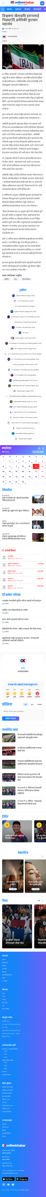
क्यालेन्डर (6, 448)
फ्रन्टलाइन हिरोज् (6, 1075)
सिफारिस (4, 521)
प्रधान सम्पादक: (6, 1157)
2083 (5, 1068)
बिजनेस (27, 9)
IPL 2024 (5, 1027)
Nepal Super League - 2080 (10, 1033)
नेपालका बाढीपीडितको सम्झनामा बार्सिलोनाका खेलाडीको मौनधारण (30, 763)
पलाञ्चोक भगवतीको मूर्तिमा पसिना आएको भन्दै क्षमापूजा (21, 600)
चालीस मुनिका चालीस (7, 1060)
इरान (15, 279)
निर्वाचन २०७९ (6, 1108)
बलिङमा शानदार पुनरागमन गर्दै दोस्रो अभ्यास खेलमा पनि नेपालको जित (30, 777)
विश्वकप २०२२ (6, 1036)
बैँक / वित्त (4, 1002)
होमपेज (9, 9)
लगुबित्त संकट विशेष (7, 1090)
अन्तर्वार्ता (4, 969)
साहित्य (4, 966)
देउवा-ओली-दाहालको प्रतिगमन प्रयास (15, 619)
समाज (3, 959)
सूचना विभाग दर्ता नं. (7, 1163)
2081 (5, 1054)
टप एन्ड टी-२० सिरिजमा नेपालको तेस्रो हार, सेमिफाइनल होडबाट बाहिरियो (30, 790)
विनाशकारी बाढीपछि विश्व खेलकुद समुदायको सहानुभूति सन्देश (30, 736)
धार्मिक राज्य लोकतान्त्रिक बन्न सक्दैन (15, 610)
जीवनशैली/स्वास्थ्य (7, 975)
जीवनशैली (37, 9)
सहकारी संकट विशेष (7, 1087)
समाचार (18, 9)
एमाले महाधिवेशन (6, 1112)
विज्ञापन (4, 1130)
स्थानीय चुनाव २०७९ (7, 1105)
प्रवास (3, 978)
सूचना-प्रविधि (5, 1009)
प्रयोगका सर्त (5, 1127)
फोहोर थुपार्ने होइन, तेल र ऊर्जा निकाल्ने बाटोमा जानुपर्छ (16, 525)
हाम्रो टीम (4, 1124)
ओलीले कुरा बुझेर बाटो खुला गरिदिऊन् (15, 510)
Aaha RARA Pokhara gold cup (11, 1030)
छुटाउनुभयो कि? (6, 495)
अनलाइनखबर (12, 37)
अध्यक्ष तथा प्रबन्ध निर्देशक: (8, 1150)
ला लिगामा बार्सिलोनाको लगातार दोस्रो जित (30, 749)
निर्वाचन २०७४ (6, 1099)
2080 (5, 1051)
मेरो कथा (4, 1071)
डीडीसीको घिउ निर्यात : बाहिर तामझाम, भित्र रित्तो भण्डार (21, 628)
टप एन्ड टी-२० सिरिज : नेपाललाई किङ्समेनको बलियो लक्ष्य (30, 802)
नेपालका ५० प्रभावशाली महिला (10, 1049)
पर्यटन (3, 996)
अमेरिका (6, 279)
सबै (39, 900)
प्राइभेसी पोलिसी (6, 1133)
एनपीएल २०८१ (6, 1021)
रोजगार (4, 999)
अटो (3, 1006)
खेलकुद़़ (4, 972)
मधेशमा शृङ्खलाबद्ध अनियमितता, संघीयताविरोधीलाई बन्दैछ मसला (14, 537)
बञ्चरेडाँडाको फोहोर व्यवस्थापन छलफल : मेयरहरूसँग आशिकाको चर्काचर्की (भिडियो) (20, 639)
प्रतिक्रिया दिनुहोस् (10, 718)
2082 (5, 1057)
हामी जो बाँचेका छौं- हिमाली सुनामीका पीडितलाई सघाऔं (15, 499)
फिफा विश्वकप (26, 279)
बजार (3, 993)
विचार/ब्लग (5, 962)
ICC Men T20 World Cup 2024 (11, 1024)
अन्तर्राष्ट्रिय (4, 981)
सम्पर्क (4, 1136)
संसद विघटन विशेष (7, 1093)
